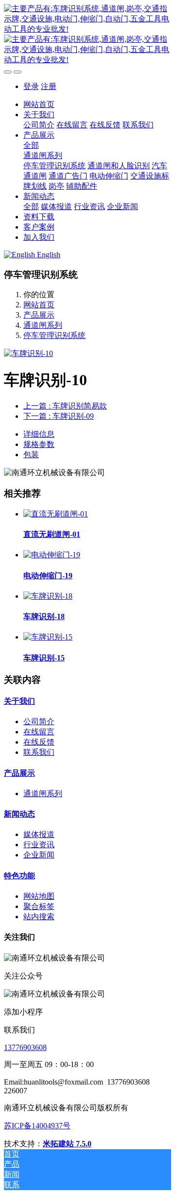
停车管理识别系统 (54, 335)
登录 (31, 86)
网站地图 (38, 896)
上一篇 (65, 406)
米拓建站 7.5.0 (67, 1144)
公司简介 (38, 721)
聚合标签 (38, 906)
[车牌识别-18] (47, 596)
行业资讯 (38, 844)
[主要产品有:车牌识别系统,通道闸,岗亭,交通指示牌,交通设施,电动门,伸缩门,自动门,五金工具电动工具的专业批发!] (87, 34)
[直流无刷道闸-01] (55, 514)
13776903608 (25, 1047)
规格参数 (38, 444)
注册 (48, 86)
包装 (31, 454)
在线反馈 (38, 742)
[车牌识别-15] (47, 637)
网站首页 (38, 104)
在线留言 (38, 732)
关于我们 (19, 701)
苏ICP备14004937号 (37, 1126)
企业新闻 (38, 855)
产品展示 (38, 315)
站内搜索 (38, 916)
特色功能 (19, 876)
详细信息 (38, 434)
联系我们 (38, 752)
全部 (31, 145)
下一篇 (58, 416)
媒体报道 (38, 834)
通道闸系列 (42, 325)
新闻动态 (19, 814)
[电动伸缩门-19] (51, 555)
